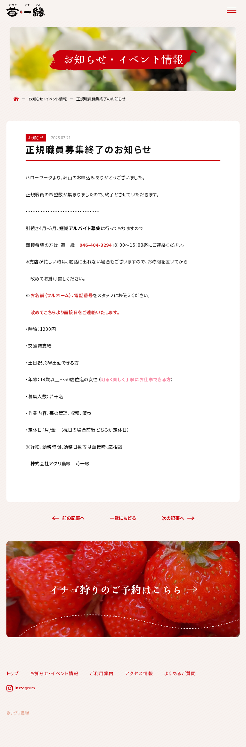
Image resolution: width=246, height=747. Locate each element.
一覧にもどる (123, 518)
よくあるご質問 (180, 673)
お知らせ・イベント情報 (48, 99)
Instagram (24, 688)
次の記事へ (173, 518)
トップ (12, 673)
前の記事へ (73, 518)
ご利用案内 (102, 673)
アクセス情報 (139, 673)
